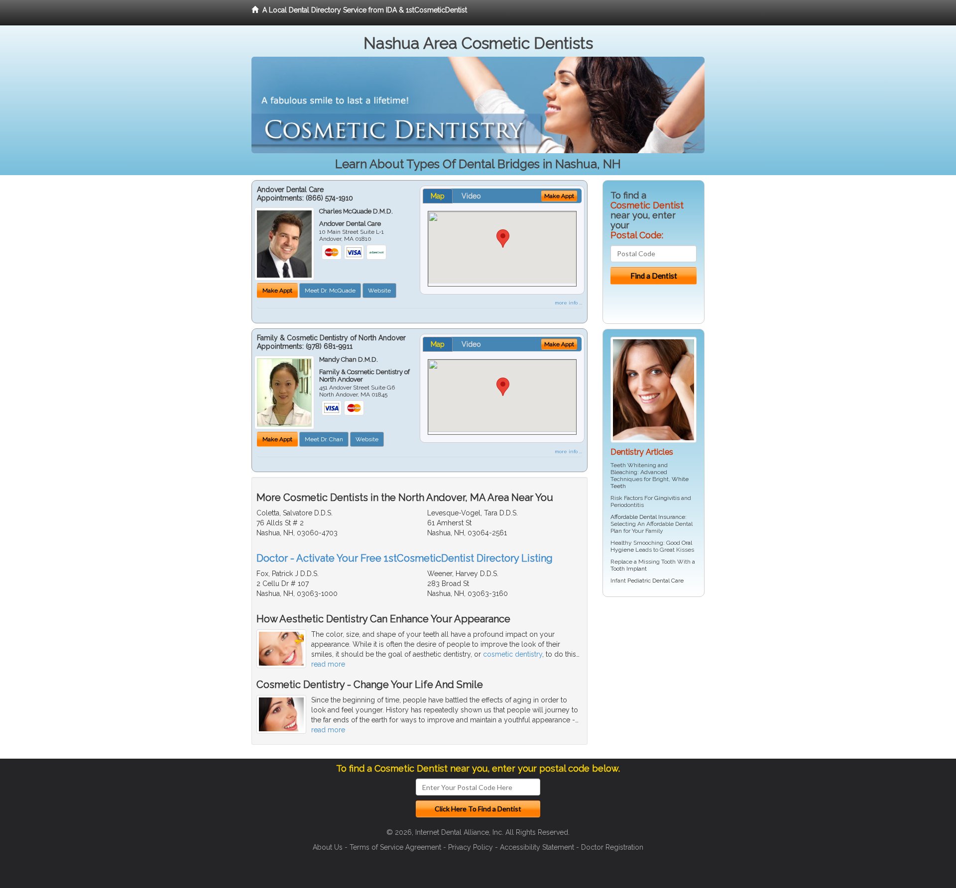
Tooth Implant (628, 568)
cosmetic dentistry (512, 654)
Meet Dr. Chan (324, 439)
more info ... (568, 302)
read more (328, 664)
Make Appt (277, 290)
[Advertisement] (653, 681)
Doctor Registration (612, 847)
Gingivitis (667, 497)
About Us (328, 847)
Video (471, 196)
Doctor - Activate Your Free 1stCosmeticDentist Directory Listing (404, 558)
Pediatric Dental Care (655, 580)
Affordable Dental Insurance (647, 516)
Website (379, 290)
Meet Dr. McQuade (330, 290)
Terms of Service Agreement (395, 847)
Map (438, 196)
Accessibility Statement (537, 847)
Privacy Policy (470, 847)
